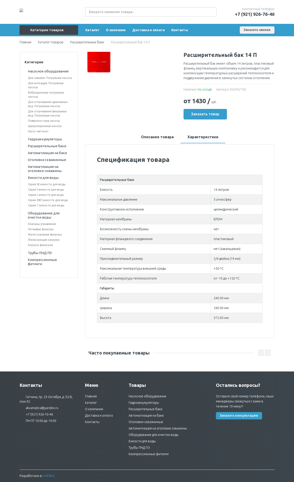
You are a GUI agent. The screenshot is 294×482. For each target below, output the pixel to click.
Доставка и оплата (99, 415)
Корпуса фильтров (40, 245)
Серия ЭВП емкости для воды (48, 200)
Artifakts (48, 476)
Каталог (91, 402)
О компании (94, 409)
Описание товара (157, 137)
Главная (25, 42)
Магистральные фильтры (45, 234)
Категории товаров (46, 30)
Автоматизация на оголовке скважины (158, 428)
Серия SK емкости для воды (46, 184)
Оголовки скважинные (146, 422)
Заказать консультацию (239, 415)
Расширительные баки (87, 42)
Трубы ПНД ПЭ (139, 447)
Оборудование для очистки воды (153, 435)
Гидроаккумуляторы (144, 402)
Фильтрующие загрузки (43, 239)
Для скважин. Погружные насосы (50, 77)
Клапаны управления (42, 223)
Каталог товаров (50, 42)
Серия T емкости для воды (46, 205)
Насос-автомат (38, 131)
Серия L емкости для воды (46, 194)
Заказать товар (205, 114)
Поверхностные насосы (44, 120)
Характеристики (202, 137)
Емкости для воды (142, 441)
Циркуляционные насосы (45, 126)
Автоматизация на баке (146, 415)
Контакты (92, 422)
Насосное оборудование (147, 396)
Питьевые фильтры (41, 229)
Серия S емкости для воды (46, 189)
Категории (34, 62)
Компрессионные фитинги (149, 454)
